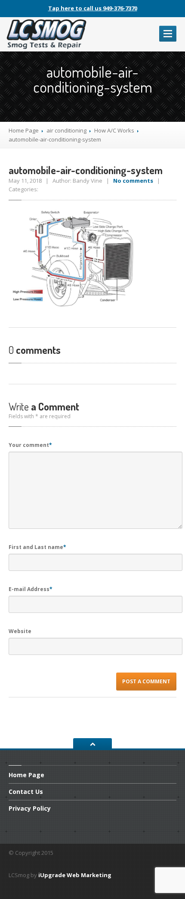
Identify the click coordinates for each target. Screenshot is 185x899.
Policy (30, 808)
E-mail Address (30, 589)
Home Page (24, 130)
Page (26, 775)
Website (20, 631)
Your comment (30, 445)
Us (26, 791)
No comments (133, 180)
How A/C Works (114, 130)
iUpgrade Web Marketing (74, 875)
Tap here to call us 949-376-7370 (92, 8)
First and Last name (37, 547)
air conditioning (66, 130)
